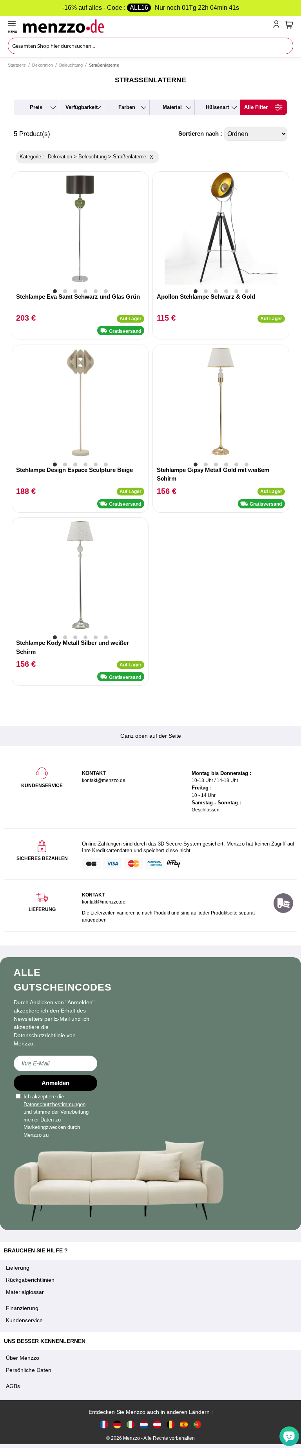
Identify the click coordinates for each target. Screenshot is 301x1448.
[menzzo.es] (184, 1424)
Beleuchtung (71, 65)
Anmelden (55, 1083)
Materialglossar (25, 1292)
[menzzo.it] (130, 1424)
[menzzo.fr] (104, 1424)
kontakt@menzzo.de (103, 902)
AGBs (13, 1386)
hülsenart (217, 107)
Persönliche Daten (28, 1370)
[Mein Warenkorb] (289, 25)
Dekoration (42, 65)
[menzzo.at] (157, 1424)
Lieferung (17, 1268)
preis (36, 107)
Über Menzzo (22, 1358)
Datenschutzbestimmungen (54, 1104)
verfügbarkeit (81, 107)
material (172, 107)
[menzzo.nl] (144, 1424)
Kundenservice (24, 1320)
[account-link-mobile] (277, 25)
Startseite (17, 65)
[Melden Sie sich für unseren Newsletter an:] (55, 1063)
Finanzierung (22, 1308)
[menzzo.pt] (197, 1424)
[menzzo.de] (117, 1424)
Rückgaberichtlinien (30, 1280)
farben (126, 107)
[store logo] (146, 26)
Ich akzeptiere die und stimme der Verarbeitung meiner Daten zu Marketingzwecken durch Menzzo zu (56, 1116)
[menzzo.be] (170, 1424)
